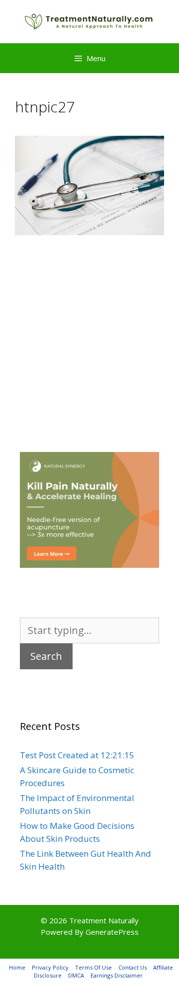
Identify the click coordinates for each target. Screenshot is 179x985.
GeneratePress (112, 932)
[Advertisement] (89, 328)
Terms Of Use (93, 967)
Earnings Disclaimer (116, 975)
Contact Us (132, 967)
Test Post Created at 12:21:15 (77, 755)
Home (17, 967)
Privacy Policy (50, 967)
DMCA (76, 975)
